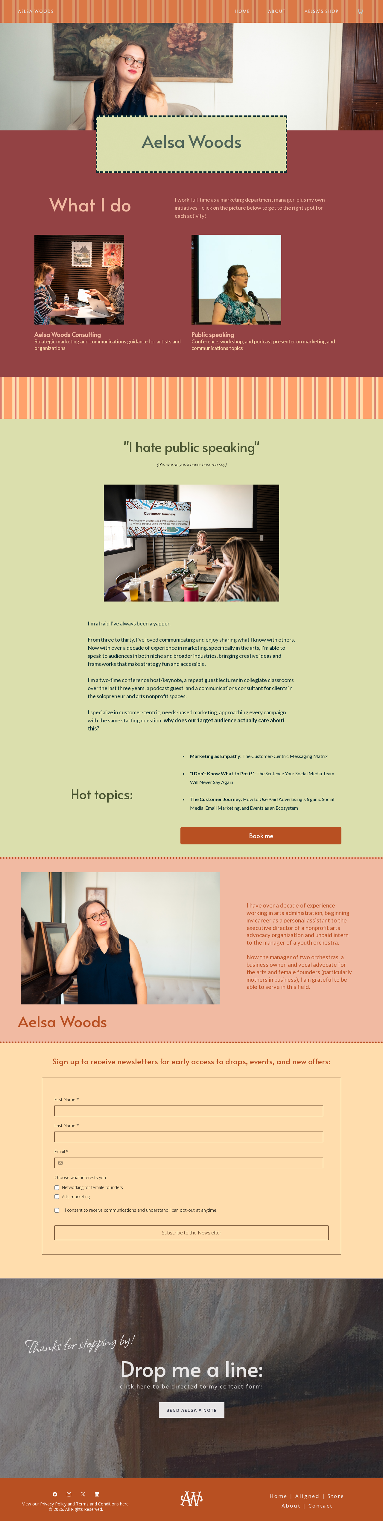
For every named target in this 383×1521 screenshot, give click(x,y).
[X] (83, 1494)
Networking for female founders (92, 1187)
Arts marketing (76, 1196)
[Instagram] (69, 1494)
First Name (66, 1099)
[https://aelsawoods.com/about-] (267, 280)
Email (61, 1151)
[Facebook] (55, 1494)
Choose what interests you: (80, 1177)
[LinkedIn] (97, 1494)
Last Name (66, 1125)
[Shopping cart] (360, 11)
